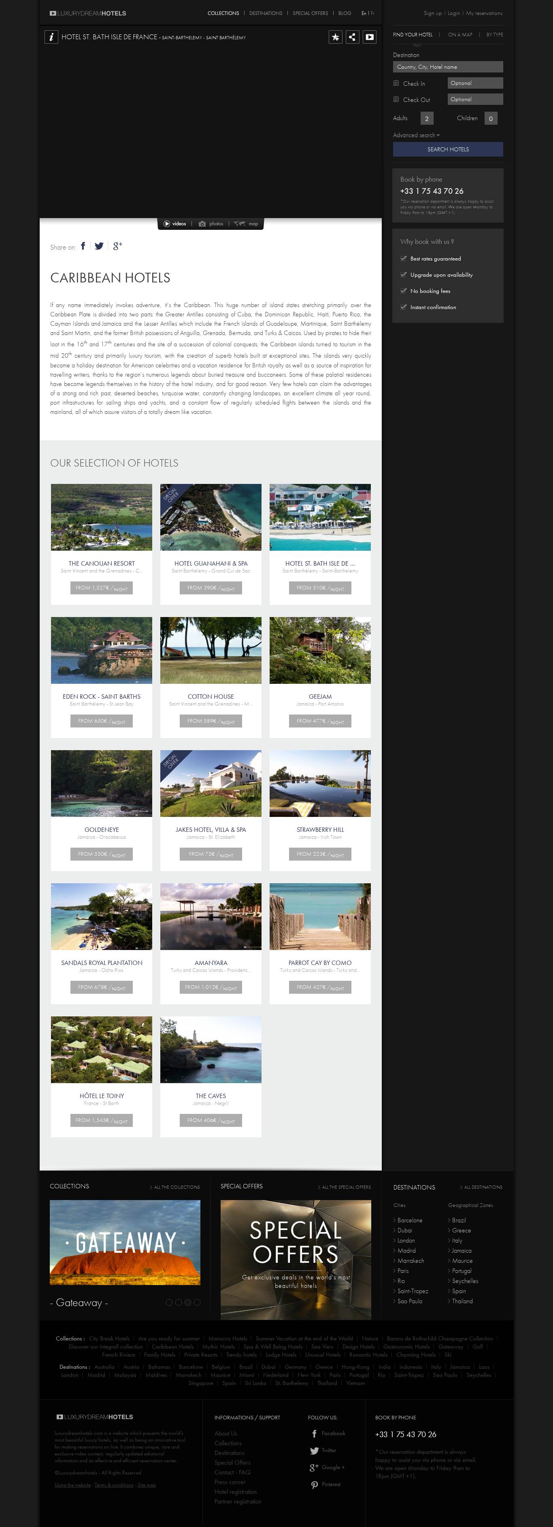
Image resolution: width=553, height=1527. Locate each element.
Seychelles (465, 1281)
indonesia (411, 1367)
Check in (414, 83)
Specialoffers (296, 1241)
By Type (495, 34)
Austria (131, 1367)
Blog (344, 12)
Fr (372, 13)
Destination (406, 55)
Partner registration (238, 1501)
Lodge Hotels (281, 1355)
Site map (147, 1484)
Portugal (462, 1270)
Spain (459, 1291)
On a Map (460, 34)
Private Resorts (200, 1355)
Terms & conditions (114, 1484)
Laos (484, 1367)
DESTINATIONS (266, 12)
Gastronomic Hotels (406, 1346)
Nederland (276, 1375)
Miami (246, 1375)
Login (454, 13)
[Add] (335, 43)
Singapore (201, 1383)
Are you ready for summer (169, 1338)
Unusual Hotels (322, 1355)
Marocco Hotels (227, 1338)
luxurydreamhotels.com (79, 1432)
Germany (295, 1367)
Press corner (230, 1482)
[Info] (51, 43)
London (406, 1240)
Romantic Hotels (368, 1355)
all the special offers (346, 1187)
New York (309, 1375)
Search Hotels (448, 149)
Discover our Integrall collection (106, 1346)
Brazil (459, 1220)
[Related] (369, 43)
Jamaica (462, 1250)
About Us (226, 1433)
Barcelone (410, 1220)
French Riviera (118, 1355)
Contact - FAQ (233, 1472)
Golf (477, 1346)
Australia (104, 1367)
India (385, 1367)
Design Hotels (358, 1346)
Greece (461, 1230)
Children (467, 118)
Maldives (156, 1375)
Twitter (328, 1450)
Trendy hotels (241, 1355)
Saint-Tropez (413, 1291)
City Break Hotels (109, 1338)
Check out (416, 99)
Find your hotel (412, 34)
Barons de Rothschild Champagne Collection (440, 1338)
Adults (400, 118)
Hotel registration (236, 1491)
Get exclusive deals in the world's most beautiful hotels (296, 1281)
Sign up (433, 13)
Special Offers (233, 1462)
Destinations (230, 1453)
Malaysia (125, 1375)
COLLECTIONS (223, 12)
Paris (403, 1270)
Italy (457, 1240)
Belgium (221, 1367)
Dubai (405, 1230)
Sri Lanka (255, 1383)
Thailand (462, 1301)
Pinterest (330, 1484)
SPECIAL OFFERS (310, 12)
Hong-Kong (356, 1367)
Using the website (73, 1484)
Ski (448, 1355)
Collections (228, 1443)
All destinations (483, 1187)
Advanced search (414, 135)
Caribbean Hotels (110, 278)
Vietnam (355, 1383)
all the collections (177, 1187)
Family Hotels (159, 1355)
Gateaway (451, 1346)
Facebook (332, 1433)
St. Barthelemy (291, 1383)
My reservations (484, 13)
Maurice (462, 1260)
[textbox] (448, 66)
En (364, 13)
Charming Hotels (416, 1355)
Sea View (322, 1346)
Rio (401, 1281)
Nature (370, 1338)
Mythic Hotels (218, 1346)
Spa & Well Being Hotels (273, 1346)
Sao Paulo (410, 1301)
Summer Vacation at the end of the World (304, 1338)
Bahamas (159, 1367)
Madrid (407, 1250)
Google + (332, 1467)
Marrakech (411, 1260)
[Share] (352, 43)
